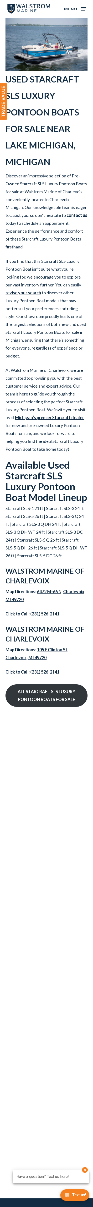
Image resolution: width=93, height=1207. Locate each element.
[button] (75, 8)
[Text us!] (75, 1196)
